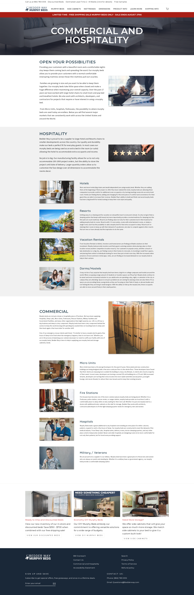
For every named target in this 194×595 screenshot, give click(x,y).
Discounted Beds (56, 2)
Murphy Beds (57, 9)
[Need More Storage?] (145, 504)
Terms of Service (129, 564)
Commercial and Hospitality (86, 564)
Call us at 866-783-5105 (35, 2)
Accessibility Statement (84, 568)
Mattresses (90, 9)
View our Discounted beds (43, 535)
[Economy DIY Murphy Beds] (97, 504)
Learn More (136, 9)
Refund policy (127, 568)
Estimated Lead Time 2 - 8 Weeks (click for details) (89, 2)
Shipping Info (152, 9)
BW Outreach (79, 556)
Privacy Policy (127, 560)
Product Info (120, 9)
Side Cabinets (74, 9)
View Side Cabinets (136, 538)
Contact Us (78, 560)
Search (124, 556)
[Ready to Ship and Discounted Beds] (48, 504)
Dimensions (104, 9)
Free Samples (120, 2)
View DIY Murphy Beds (89, 535)
